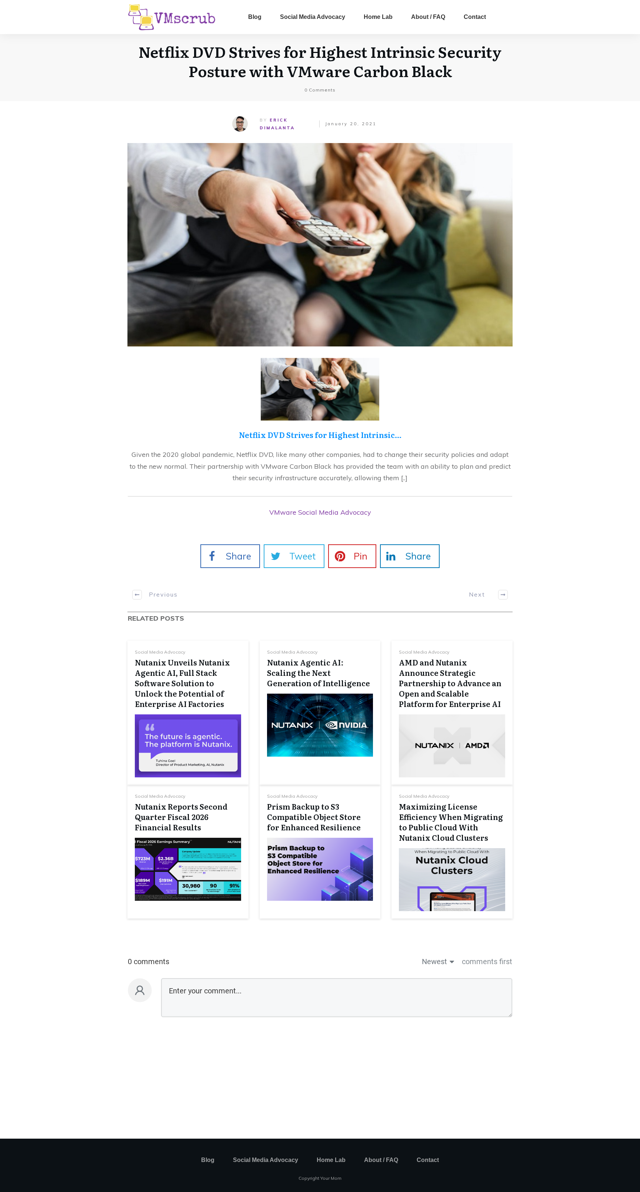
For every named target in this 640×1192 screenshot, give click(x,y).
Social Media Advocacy (160, 652)
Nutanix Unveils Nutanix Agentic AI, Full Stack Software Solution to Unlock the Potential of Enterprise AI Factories (182, 683)
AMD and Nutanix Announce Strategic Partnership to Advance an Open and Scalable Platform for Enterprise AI (450, 683)
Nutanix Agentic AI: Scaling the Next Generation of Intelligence (318, 672)
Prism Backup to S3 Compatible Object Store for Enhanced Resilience (314, 817)
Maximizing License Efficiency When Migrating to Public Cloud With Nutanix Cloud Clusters (451, 822)
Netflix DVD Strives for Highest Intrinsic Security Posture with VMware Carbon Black (320, 61)
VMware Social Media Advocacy (320, 512)
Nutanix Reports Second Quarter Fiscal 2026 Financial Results (181, 817)
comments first (487, 961)
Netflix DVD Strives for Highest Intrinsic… (320, 434)
